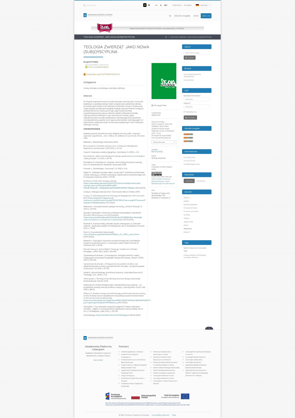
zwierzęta (187, 257)
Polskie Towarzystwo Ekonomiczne (164, 370)
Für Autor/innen (189, 161)
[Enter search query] (197, 53)
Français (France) (190, 208)
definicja (195, 257)
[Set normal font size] (160, 5)
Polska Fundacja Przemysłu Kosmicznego (166, 367)
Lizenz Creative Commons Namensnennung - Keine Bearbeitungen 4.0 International (163, 181)
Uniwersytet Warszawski (193, 362)
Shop (174, 415)
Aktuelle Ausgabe (182, 15)
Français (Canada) (191, 211)
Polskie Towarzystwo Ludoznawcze (164, 373)
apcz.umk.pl (98, 360)
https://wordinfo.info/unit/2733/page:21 (112, 315)
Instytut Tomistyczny (127, 375)
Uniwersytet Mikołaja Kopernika (195, 357)
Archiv (196, 15)
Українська (188, 229)
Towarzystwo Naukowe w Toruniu (163, 378)
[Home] (98, 15)
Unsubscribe (201, 181)
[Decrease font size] (156, 5)
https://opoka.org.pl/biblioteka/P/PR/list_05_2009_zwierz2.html (111, 234)
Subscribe (189, 181)
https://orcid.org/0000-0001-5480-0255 (98, 67)
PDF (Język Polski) (160, 105)
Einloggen (188, 5)
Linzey (186, 255)
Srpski (186, 225)
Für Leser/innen (189, 157)
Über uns (206, 15)
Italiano (186, 218)
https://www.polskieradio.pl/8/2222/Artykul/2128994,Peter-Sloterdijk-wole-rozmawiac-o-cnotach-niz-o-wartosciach (113, 218)
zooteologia (201, 255)
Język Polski (188, 222)
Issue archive (188, 80)
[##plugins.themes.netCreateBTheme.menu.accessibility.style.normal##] (148, 5)
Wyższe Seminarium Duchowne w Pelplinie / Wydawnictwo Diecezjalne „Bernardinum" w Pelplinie (196, 372)
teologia (192, 255)
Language (203, 5)
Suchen (191, 58)
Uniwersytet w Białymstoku (193, 360)
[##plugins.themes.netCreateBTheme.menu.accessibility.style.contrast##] (144, 5)
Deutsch (187, 232)
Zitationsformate (159, 142)
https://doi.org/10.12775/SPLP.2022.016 (103, 74)
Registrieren (177, 5)
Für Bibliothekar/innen (192, 164)
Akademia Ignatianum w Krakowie (132, 352)
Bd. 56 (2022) (157, 151)
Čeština (186, 198)
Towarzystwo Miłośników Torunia (163, 375)
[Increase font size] (165, 5)
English (186, 201)
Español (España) (190, 204)
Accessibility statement (160, 415)
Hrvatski (187, 215)
